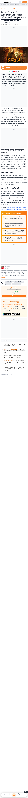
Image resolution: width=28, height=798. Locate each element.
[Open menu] (2, 2)
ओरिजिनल (23, 4)
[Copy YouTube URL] (14, 71)
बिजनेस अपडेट (17, 304)
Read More (3, 277)
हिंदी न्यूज (10, 308)
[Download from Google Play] (7, 314)
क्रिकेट (4, 306)
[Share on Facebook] (12, 71)
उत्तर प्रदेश (12, 4)
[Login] (14, 795)
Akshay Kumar (8, 281)
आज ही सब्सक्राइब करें (14, 295)
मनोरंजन (11, 304)
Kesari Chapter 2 (16, 284)
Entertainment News (19, 281)
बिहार (8, 4)
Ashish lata (7, 22)
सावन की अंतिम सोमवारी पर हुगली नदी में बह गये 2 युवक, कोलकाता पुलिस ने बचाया (15, 344)
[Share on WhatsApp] (9, 71)
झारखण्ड (4, 4)
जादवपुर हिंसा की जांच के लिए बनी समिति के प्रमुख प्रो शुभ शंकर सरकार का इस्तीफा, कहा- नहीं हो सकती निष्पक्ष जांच (14, 368)
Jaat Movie (7, 284)
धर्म (21, 304)
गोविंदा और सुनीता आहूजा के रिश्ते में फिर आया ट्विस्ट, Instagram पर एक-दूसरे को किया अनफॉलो (14, 225)
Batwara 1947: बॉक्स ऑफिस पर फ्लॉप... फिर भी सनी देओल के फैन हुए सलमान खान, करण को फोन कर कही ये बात (14, 238)
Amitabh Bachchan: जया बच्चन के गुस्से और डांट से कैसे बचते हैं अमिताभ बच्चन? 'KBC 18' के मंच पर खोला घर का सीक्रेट (14, 232)
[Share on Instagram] (16, 71)
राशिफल (8, 306)
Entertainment (8, 8)
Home (2, 8)
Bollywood (15, 8)
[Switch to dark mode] (20, 2)
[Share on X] (18, 71)
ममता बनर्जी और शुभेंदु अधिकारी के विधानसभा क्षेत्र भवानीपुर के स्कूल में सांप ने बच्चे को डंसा (13, 356)
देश (3, 304)
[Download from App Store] (16, 314)
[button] (14, 55)
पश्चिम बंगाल (17, 4)
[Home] (7, 2)
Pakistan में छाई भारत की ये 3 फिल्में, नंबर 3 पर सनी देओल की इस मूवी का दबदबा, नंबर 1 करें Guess (14, 218)
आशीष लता (9, 268)
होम (1, 4)
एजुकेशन (7, 304)
